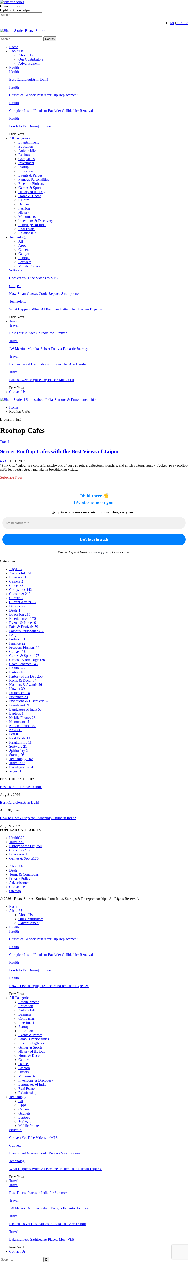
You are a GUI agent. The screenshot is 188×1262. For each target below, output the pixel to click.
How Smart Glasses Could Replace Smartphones (44, 294)
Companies (26, 159)
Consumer (19, 594)
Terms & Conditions (24, 874)
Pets (13, 734)
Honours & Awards (25, 684)
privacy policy (102, 552)
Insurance (18, 697)
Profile (183, 23)
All (20, 241)
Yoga (15, 771)
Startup (23, 167)
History (23, 212)
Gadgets (24, 254)
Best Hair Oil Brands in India (21, 787)
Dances (23, 204)
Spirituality (18, 751)
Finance (17, 643)
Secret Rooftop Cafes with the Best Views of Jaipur (59, 451)
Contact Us (17, 392)
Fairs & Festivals (23, 627)
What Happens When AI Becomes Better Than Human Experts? (55, 309)
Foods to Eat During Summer (30, 126)
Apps (22, 245)
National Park (22, 726)
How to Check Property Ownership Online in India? (38, 818)
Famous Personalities (33, 179)
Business (24, 155)
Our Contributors (30, 59)
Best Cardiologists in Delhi (28, 79)
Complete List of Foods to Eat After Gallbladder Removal (51, 111)
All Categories (19, 138)
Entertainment (28, 142)
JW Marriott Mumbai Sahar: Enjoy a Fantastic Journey (48, 349)
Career (16, 585)
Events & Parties (30, 175)
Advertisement (28, 63)
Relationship (27, 233)
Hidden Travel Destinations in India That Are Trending (48, 364)
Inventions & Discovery (35, 221)
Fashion (24, 208)
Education (25, 146)
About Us (16, 51)
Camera (24, 250)
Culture (23, 200)
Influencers (19, 693)
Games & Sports (30, 188)
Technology (17, 237)
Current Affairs (22, 602)
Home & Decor (29, 196)
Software (24, 262)
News (15, 730)
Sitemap (15, 891)
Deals (14, 610)
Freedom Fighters (31, 183)
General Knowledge (27, 660)
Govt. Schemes (23, 664)
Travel (13, 321)
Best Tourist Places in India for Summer (38, 333)
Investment (26, 163)
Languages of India (32, 225)
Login (174, 23)
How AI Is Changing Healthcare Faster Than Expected (49, 986)
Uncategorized (22, 767)
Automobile (27, 150)
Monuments (27, 217)
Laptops (24, 258)
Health (14, 67)
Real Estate (26, 229)
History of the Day (31, 192)
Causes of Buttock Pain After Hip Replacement (43, 95)
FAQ (14, 635)
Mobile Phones (29, 266)
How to (17, 689)
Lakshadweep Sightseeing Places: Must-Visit (41, 380)
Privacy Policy (19, 878)
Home (13, 47)
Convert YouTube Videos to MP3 (33, 278)
